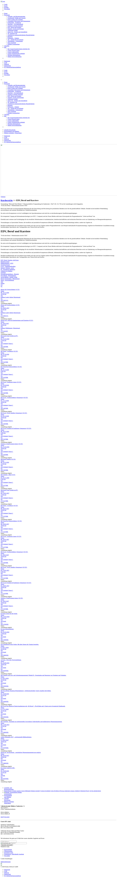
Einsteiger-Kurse (5, 265)
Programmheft (8, 849)
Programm (7, 15)
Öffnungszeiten (8, 851)
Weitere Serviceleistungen (14, 56)
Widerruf (6, 64)
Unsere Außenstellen (13, 52)
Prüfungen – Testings (13, 38)
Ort (1, 285)
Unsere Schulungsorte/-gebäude (16, 53)
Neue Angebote (12, 42)
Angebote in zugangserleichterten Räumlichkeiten (21, 35)
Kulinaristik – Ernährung (14, 22)
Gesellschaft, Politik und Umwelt (16, 18)
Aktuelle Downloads (9, 130)
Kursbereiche (7, 200)
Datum (2, 283)
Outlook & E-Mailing (6, 271)
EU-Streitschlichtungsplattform (12, 67)
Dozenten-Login (8, 852)
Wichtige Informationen (14, 55)
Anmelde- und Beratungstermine (16, 16)
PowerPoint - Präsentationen (8, 275)
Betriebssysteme (5, 261)
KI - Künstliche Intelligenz (8, 269)
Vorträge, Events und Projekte (16, 29)
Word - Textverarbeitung (7, 280)
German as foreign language (15, 25)
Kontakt (6, 7)
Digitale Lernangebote (14, 44)
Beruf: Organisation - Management (10, 278)
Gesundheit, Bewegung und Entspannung (19, 21)
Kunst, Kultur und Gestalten (15, 19)
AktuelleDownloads (7, 799)
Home (5, 13)
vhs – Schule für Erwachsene (15, 39)
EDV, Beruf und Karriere (14, 27)
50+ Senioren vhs (12, 33)
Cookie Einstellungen (6, 858)
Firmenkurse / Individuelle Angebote (14, 854)
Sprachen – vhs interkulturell (15, 24)
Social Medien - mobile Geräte (9, 277)
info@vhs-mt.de (5, 817)
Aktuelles (6, 46)
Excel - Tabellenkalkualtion (8, 266)
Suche (5, 6)
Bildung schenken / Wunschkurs (13, 133)
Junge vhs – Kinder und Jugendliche (17, 32)
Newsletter (7, 9)
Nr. (1, 286)
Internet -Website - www (7, 268)
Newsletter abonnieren (6, 845)
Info (5, 47)
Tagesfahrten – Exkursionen (15, 41)
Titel (2, 282)
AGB (5, 62)
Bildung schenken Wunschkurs (9, 802)
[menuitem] (60, 4)
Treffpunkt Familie (13, 30)
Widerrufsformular (6, 861)
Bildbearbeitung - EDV (7, 263)
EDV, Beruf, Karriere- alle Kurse (10, 260)
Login (5, 4)
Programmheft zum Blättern (11, 131)
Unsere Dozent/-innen (13, 50)
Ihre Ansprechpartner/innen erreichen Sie (19, 49)
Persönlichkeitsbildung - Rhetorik (10, 274)
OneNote (3, 272)
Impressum (7, 61)
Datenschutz (7, 65)
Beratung (10, 36)
